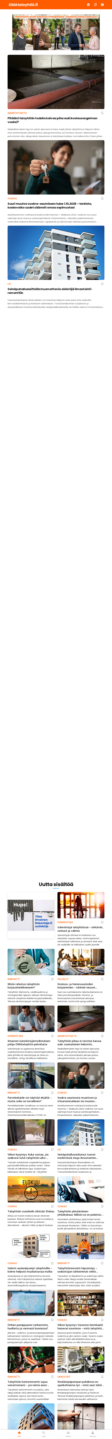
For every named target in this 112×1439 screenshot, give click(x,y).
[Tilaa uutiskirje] (102, 4)
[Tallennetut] (95, 4)
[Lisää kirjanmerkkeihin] (102, 113)
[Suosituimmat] (88, 4)
